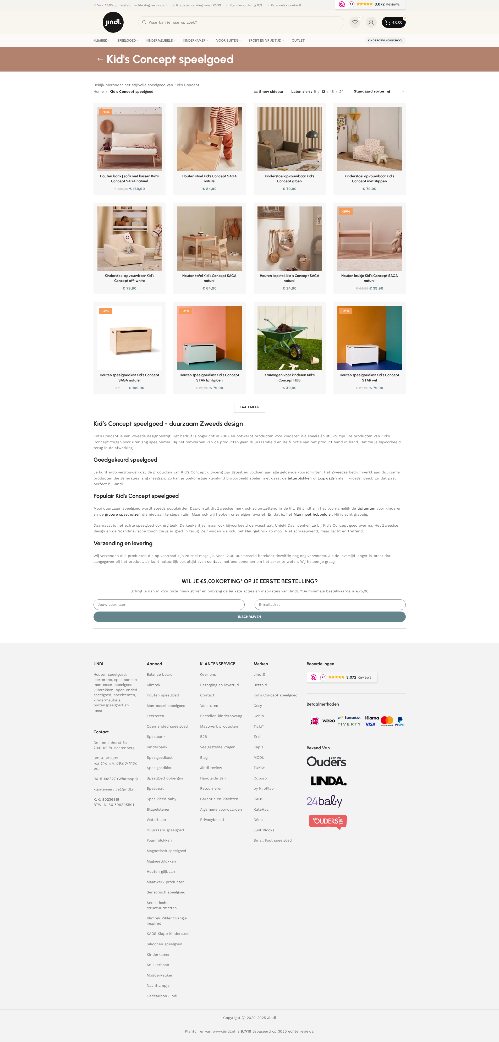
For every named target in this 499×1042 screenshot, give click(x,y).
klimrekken (103, 690)
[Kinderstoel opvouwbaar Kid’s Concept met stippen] (369, 139)
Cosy (258, 705)
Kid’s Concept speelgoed (276, 695)
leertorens (103, 680)
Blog (203, 757)
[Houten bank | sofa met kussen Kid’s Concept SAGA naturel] (129, 139)
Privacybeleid (212, 819)
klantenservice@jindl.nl (114, 789)
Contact (207, 695)
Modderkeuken (160, 975)
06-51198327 (105, 779)
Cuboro (260, 778)
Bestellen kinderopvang (221, 716)
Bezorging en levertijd (219, 685)
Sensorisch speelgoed (166, 892)
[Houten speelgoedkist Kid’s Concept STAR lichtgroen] (209, 338)
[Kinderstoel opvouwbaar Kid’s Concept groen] (289, 139)
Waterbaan (156, 819)
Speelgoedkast (160, 757)
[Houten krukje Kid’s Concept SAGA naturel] (369, 238)
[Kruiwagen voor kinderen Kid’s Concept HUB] (289, 338)
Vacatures (209, 705)
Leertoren (155, 716)
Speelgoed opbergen (165, 778)
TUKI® (259, 768)
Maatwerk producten (166, 882)
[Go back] (100, 59)
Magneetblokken (161, 861)
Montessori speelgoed (166, 705)
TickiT (259, 726)
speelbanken (125, 680)
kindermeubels (107, 700)
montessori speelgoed (113, 685)
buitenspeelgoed (108, 705)
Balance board (160, 674)
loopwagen (327, 478)
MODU (259, 757)
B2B (203, 736)
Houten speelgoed (110, 674)
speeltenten (124, 695)
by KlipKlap (264, 788)
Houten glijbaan (161, 871)
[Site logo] (113, 22)
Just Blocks (264, 830)
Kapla (259, 747)
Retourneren (211, 788)
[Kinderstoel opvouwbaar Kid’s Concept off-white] (129, 238)
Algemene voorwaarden (221, 809)
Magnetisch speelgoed (166, 851)
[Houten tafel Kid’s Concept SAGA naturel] (209, 238)
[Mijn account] (371, 22)
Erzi (257, 736)
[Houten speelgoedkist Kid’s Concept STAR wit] (369, 338)
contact (214, 561)
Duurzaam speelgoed (165, 830)
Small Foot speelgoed (273, 840)
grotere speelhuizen (123, 514)
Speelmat (155, 788)
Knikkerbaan (158, 965)
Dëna (258, 819)
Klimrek (153, 685)
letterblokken (300, 478)
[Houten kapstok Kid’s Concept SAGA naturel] (289, 238)
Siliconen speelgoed (164, 944)
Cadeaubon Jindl (162, 996)
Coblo (259, 716)
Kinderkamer (158, 954)
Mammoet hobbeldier (313, 514)
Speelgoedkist (159, 768)
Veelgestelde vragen (217, 747)
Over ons (208, 674)
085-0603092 (106, 758)
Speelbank (156, 736)
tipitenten (366, 508)
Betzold (260, 685)
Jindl (259, 674)
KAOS (258, 799)
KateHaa (261, 809)
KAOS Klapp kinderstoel (168, 933)
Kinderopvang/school (385, 40)
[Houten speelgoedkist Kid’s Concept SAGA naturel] (129, 338)
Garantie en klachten (219, 799)
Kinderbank (157, 747)
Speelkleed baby (161, 799)
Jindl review (211, 768)
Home (99, 91)
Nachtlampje (158, 985)
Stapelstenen (159, 809)
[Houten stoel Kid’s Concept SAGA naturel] (209, 139)
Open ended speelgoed (167, 726)
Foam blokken (159, 840)
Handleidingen (213, 778)
